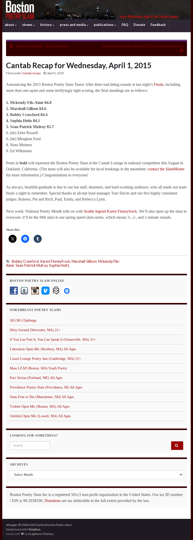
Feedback (158, 25)
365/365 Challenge (23, 320)
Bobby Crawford (25, 261)
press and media (73, 25)
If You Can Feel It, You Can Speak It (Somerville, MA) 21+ (53, 339)
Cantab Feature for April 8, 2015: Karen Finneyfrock (143, 46)
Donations (52, 500)
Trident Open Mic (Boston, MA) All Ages (39, 406)
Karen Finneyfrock (55, 261)
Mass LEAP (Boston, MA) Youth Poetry (38, 368)
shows (27, 25)
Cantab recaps (31, 73)
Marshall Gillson (84, 261)
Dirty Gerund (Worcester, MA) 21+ (35, 330)
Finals (158, 84)
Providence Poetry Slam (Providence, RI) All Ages (46, 387)
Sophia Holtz (59, 265)
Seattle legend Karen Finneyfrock (110, 211)
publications (104, 25)
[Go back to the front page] (96, 10)
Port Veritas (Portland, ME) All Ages (36, 378)
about (10, 25)
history (46, 25)
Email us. (35, 529)
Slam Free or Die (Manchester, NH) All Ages (42, 397)
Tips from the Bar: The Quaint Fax (41, 46)
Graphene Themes (41, 534)
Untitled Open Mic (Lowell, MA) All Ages (40, 416)
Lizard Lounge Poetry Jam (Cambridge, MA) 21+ (45, 359)
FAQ (125, 25)
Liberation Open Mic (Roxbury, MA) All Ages (43, 349)
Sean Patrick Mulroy (31, 265)
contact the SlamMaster (166, 169)
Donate (139, 25)
